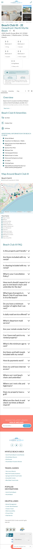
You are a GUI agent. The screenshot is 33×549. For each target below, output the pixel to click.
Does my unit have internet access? (14, 368)
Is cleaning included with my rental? (14, 266)
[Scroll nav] (26, 91)
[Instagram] (20, 445)
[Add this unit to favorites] (28, 91)
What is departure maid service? (13, 321)
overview (4, 91)
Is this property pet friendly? (15, 251)
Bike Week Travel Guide (11, 480)
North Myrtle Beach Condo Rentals (14, 454)
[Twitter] (16, 445)
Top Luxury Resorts (10, 471)
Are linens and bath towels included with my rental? (14, 353)
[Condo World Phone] (31, 2)
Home (3, 22)
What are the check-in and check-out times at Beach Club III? (14, 402)
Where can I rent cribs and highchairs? (14, 384)
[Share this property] (14, 31)
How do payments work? (13, 360)
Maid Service (8, 515)
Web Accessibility (10, 511)
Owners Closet (9, 508)
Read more (6, 108)
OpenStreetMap (13, 211)
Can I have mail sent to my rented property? (14, 336)
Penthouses (8, 459)
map (18, 91)
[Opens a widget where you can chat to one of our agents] (22, 540)
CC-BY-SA (24, 211)
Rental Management (10, 504)
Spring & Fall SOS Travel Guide (13, 475)
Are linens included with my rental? (14, 258)
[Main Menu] (2, 2)
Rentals (16, 22)
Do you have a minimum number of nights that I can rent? (14, 305)
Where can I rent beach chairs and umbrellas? (13, 376)
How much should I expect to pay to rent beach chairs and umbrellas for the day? (15, 284)
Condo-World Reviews (11, 506)
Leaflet (2, 211)
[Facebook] (12, 445)
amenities (11, 91)
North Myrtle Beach (9, 22)
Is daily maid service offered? (15, 314)
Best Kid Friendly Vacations (12, 473)
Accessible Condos (10, 478)
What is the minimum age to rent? (14, 345)
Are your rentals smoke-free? (15, 329)
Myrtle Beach (9, 494)
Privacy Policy (9, 513)
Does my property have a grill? (13, 393)
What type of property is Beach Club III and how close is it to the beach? (15, 295)
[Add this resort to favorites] (10, 31)
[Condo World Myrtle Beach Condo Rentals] (16, 441)
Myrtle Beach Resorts (11, 457)
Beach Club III (22, 22)
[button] (11, 198)
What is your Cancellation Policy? (14, 275)
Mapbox (2, 213)
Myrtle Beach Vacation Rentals (13, 461)
